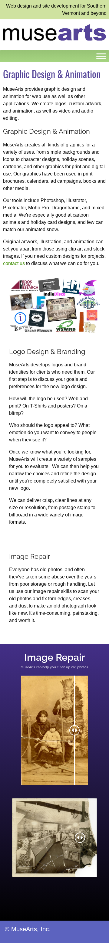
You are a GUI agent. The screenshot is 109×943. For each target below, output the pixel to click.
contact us (14, 263)
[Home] (54, 31)
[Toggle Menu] (101, 56)
